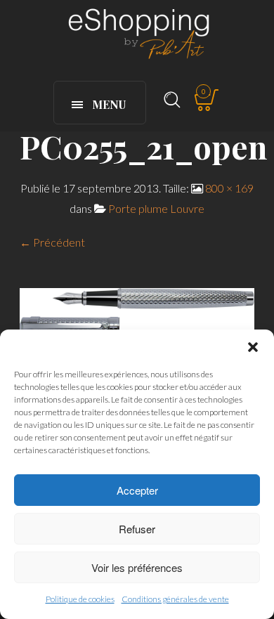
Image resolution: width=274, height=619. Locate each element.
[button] (253, 347)
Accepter (137, 490)
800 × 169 (229, 188)
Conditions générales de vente (175, 599)
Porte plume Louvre (156, 208)
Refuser (137, 528)
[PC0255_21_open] (137, 311)
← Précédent (52, 242)
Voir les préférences (137, 567)
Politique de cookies (80, 599)
